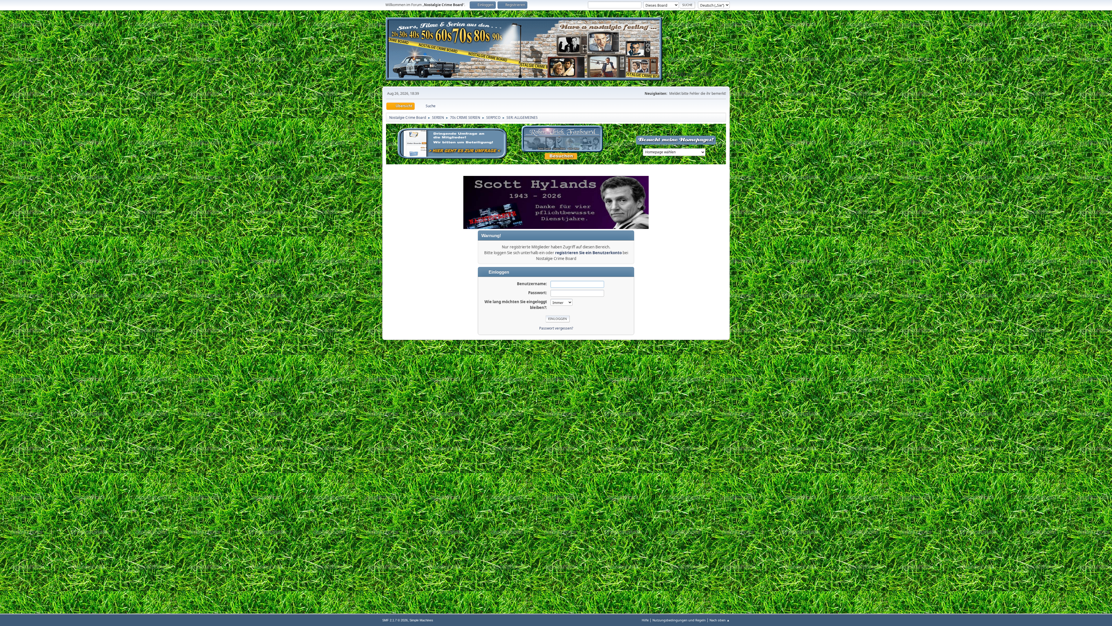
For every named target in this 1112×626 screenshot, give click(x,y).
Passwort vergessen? (556, 328)
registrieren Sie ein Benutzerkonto (588, 252)
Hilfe (645, 620)
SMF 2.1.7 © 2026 (395, 620)
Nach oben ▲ (719, 620)
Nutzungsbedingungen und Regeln (679, 620)
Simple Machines (421, 620)
